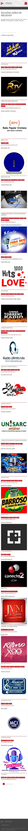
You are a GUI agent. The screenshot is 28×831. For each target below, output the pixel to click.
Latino (2, 180)
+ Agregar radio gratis (5, 825)
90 (12, 629)
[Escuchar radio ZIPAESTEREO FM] (14, 199)
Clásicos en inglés (22, 777)
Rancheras (3, 106)
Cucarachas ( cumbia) (4, 517)
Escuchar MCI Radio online (6, 742)
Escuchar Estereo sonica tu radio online (9, 482)
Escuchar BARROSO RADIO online (8, 519)
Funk (14, 331)
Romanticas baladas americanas (14, 218)
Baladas (17, 67)
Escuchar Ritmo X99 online (6, 668)
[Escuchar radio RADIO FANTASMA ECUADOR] (14, 86)
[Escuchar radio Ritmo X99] (14, 649)
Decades (18, 294)
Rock (21, 443)
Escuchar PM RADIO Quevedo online (8, 779)
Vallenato (2, 220)
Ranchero (13, 67)
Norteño (6, 67)
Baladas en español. (4, 629)
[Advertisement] (7, 27)
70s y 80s (2, 703)
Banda (9, 67)
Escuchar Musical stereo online (7, 705)
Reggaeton (6, 180)
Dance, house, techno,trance (20, 331)
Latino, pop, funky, (4, 332)
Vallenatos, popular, (4, 740)
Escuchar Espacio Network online (8, 556)
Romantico (3, 406)
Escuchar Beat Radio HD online (7, 182)
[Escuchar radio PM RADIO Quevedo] (14, 760)
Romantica (3, 104)
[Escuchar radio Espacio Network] (14, 537)
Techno (11, 331)
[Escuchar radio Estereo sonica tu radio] (14, 463)
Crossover (3, 443)
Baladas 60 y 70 (11, 443)
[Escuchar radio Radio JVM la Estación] (14, 611)
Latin (2, 369)
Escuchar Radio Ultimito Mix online (8, 371)
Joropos (11, 517)
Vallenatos (20, 480)
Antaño (10, 406)
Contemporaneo (17, 666)
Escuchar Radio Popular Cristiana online (9, 145)
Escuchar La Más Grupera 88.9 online (9, 69)
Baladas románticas (4, 218)
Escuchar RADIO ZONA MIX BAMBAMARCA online (11, 259)
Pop (6, 104)
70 (9, 629)
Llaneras (16, 480)
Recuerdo (2, 143)
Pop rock (8, 554)
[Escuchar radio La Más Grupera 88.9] (14, 50)
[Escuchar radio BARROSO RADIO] (14, 500)
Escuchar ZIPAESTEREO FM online (8, 222)
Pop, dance (3, 331)
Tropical (20, 67)
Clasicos (9, 104)
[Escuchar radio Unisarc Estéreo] (14, 426)
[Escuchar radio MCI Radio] (14, 723)
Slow (15, 294)
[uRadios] (6, 3)
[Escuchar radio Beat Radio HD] (14, 162)
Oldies (22, 294)
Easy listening (11, 294)
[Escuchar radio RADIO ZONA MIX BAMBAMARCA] (14, 239)
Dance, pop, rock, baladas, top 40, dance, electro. (9, 591)
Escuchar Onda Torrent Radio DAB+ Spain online (11, 334)
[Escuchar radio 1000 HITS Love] (14, 276)
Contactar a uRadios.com (10, 829)
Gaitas (18, 517)
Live (18, 369)
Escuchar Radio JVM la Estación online (9, 631)
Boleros (16, 777)
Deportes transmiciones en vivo (20, 104)
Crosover (21, 218)
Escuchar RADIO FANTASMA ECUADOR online (11, 108)
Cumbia (2, 67)
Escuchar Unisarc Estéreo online (7, 445)
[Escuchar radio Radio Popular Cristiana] (14, 125)
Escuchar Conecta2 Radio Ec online (8, 593)
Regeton (6, 257)
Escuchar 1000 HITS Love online (8, 296)
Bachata (22, 180)
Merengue (12, 369)
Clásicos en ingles (14, 180)
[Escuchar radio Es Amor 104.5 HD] (14, 389)
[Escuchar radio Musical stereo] (14, 686)
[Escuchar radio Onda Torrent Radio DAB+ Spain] (14, 313)
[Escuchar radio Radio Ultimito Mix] (14, 352)
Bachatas (8, 777)
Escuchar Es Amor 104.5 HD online (8, 408)
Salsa (25, 218)
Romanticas (8, 480)
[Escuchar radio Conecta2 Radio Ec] (14, 574)
